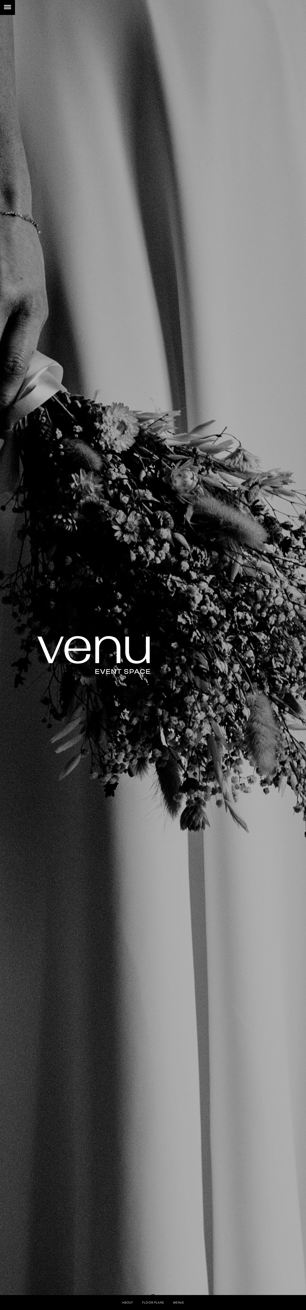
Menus (178, 1302)
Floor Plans (153, 1302)
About (127, 1302)
